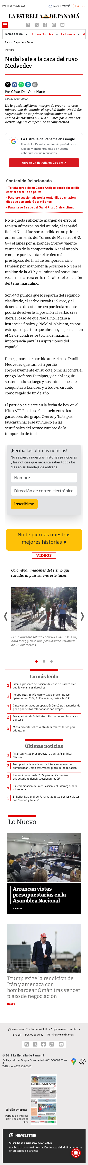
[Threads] (28, 24)
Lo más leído (44, 676)
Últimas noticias (44, 746)
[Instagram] (54, 24)
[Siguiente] (82, 616)
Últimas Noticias (42, 34)
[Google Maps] (73, 1061)
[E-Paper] (78, 5)
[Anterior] (6, 616)
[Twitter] (8, 84)
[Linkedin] (28, 84)
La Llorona (68, 34)
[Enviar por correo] (35, 84)
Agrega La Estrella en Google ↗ (44, 162)
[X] (37, 24)
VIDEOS (44, 555)
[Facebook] (45, 24)
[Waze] (82, 1061)
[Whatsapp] (21, 84)
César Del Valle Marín (28, 91)
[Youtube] (62, 24)
